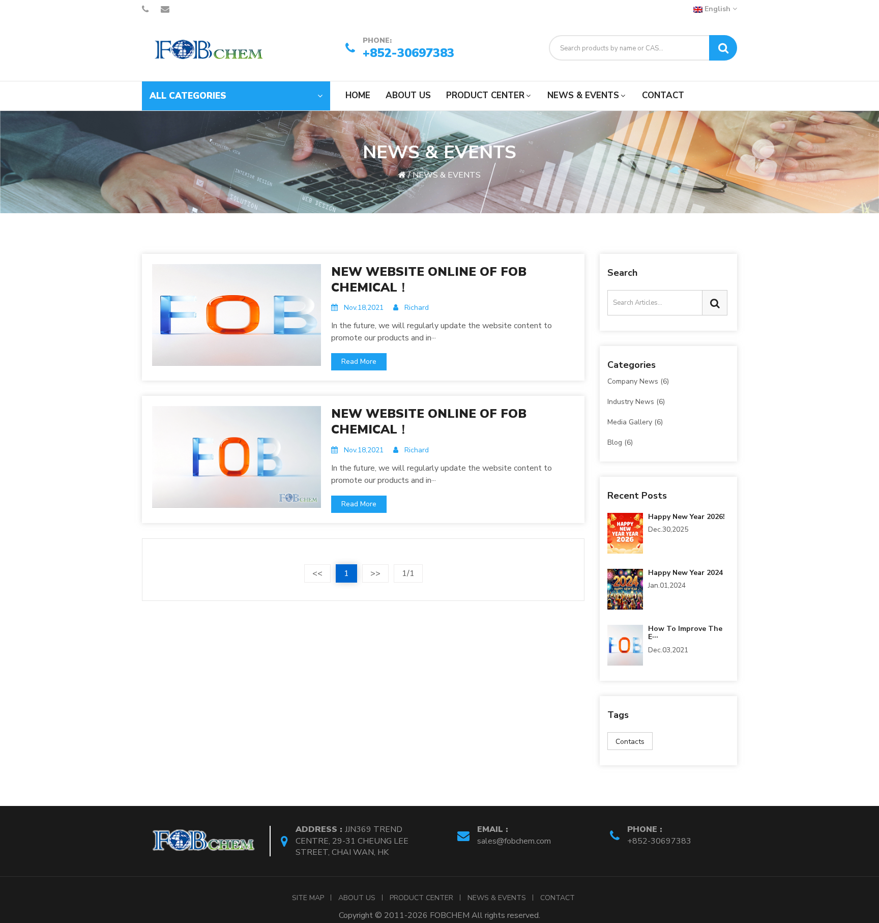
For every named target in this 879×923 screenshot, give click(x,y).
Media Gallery (635, 422)
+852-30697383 (408, 52)
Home (357, 95)
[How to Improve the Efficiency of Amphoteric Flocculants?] (625, 644)
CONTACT (663, 95)
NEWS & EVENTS (583, 95)
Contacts (630, 741)
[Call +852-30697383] (145, 9)
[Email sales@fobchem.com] (165, 9)
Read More (358, 361)
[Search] (723, 48)
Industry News (636, 402)
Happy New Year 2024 (685, 573)
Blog (620, 442)
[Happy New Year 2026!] (625, 532)
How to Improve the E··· (685, 633)
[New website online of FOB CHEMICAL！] (236, 314)
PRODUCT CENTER (485, 95)
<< (317, 573)
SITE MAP (308, 898)
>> (375, 573)
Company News (638, 382)
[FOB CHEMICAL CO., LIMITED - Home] (205, 49)
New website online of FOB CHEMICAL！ (428, 280)
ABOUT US (408, 95)
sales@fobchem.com (514, 841)
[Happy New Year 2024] (625, 588)
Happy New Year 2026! (686, 517)
